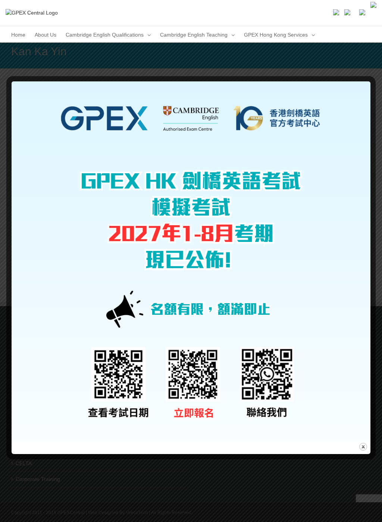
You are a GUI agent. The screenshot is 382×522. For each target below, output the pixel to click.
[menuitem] (18, 34)
